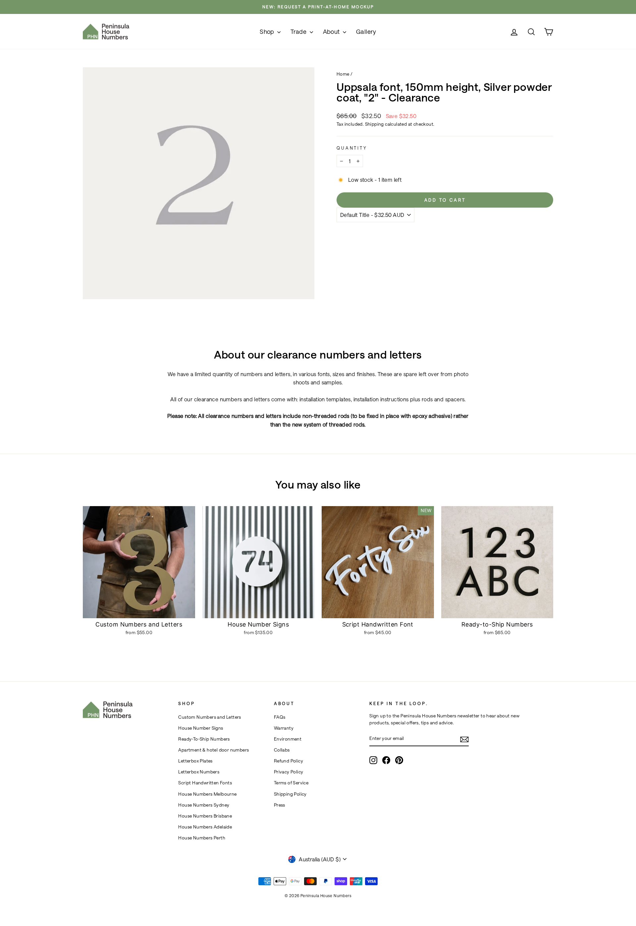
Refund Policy (288, 760)
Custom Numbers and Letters (209, 717)
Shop (268, 31)
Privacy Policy (288, 771)
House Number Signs (200, 728)
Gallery (366, 31)
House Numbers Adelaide (205, 826)
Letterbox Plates (195, 760)
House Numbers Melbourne (207, 794)
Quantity (352, 147)
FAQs (280, 717)
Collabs (282, 750)
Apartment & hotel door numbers (213, 750)
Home (343, 74)
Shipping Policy (290, 794)
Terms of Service (291, 782)
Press (279, 805)
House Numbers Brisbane (205, 816)
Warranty (283, 728)
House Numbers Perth (201, 837)
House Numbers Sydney (203, 805)
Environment (287, 739)
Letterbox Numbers (198, 771)
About (332, 31)
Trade (299, 31)
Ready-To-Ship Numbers (204, 739)
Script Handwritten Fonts (205, 782)
